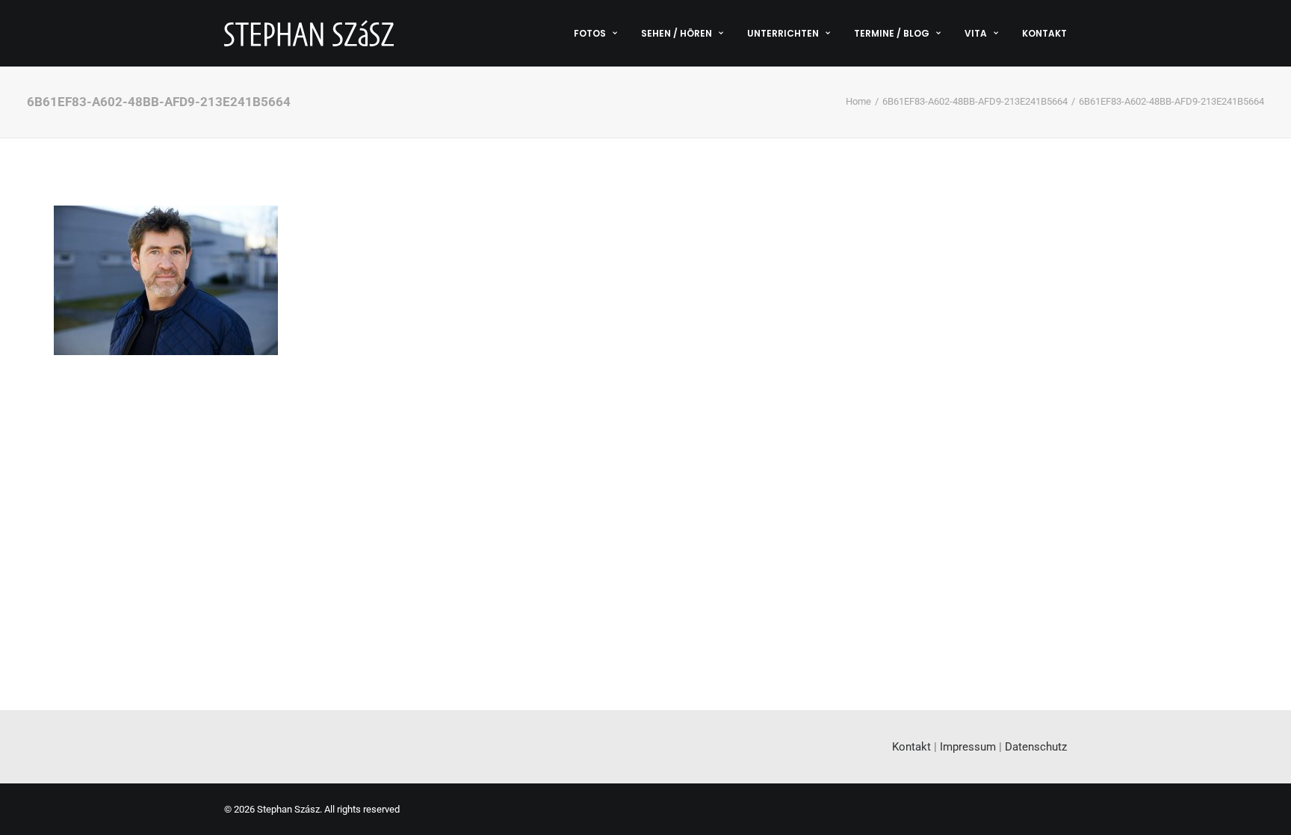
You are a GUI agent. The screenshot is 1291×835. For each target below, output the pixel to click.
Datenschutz (1036, 747)
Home (858, 101)
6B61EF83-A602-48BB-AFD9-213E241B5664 (975, 101)
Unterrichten (783, 33)
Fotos (590, 33)
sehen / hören (676, 33)
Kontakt (1044, 33)
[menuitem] (601, 33)
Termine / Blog (891, 33)
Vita (976, 33)
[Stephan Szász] (309, 33)
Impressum (968, 747)
